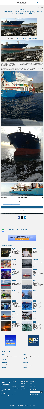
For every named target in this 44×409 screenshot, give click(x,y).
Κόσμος (13, 385)
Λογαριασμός (32, 386)
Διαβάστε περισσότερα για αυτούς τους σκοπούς (12, 204)
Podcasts (13, 394)
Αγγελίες (32, 383)
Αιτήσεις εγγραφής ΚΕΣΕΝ (25, 389)
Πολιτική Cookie (12, 405)
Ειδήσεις (22, 9)
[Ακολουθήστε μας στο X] (6, 395)
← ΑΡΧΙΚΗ (40, 7)
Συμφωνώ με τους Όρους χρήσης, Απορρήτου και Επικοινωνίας (35, 395)
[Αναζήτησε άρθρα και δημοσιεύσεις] (41, 2)
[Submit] (41, 392)
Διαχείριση (26, 405)
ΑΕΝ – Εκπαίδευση (15, 388)
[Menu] (2, 2)
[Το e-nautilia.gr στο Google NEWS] (2, 230)
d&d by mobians (22, 407)
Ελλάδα (13, 383)
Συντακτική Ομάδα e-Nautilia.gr (30, 38)
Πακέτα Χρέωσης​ (33, 385)
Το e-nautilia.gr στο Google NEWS (17, 229)
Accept (22, 207)
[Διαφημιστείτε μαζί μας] (22, 238)
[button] (42, 197)
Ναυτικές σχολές (24, 385)
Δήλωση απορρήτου (20, 405)
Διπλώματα (23, 383)
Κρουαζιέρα (14, 389)
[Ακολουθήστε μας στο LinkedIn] (8, 395)
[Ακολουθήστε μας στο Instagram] (2, 395)
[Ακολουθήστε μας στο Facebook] (4, 395)
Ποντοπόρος (14, 391)
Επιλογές (22, 210)
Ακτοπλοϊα (14, 386)
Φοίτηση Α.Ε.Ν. (24, 386)
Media (13, 392)
